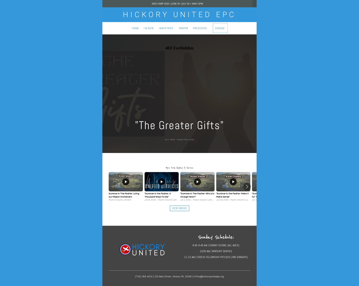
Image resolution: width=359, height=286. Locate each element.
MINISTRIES (166, 28)
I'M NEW (149, 28)
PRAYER (183, 28)
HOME (135, 28)
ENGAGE (220, 28)
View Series (179, 208)
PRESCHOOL (200, 28)
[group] (126, 186)
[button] (247, 187)
